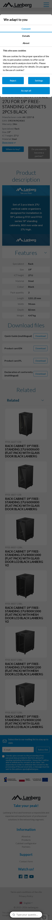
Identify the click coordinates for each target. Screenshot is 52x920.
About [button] (26, 43)
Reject (13, 80)
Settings (39, 80)
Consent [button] (26, 28)
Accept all (26, 90)
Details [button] (26, 35)
